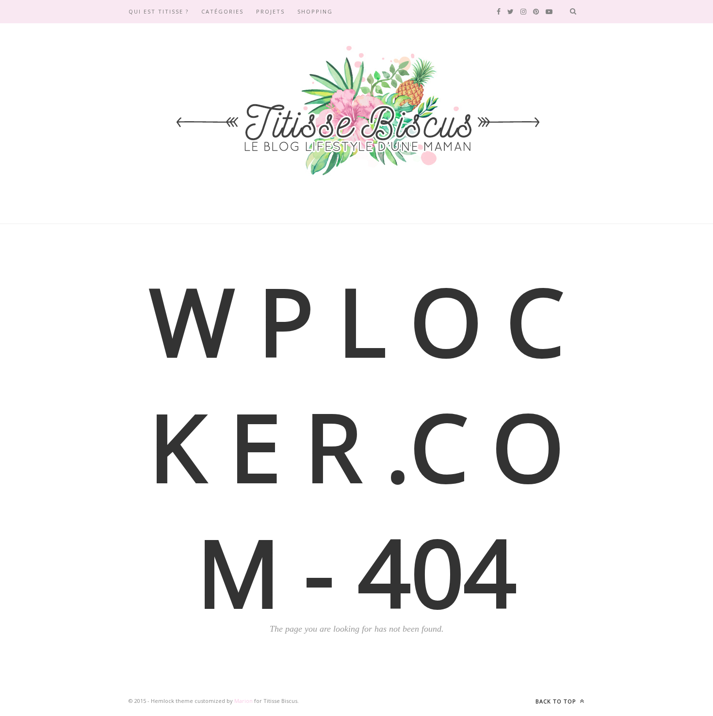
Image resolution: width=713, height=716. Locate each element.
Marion (243, 700)
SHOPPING (315, 11)
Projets (270, 11)
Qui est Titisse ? (159, 11)
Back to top (556, 701)
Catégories (222, 11)
